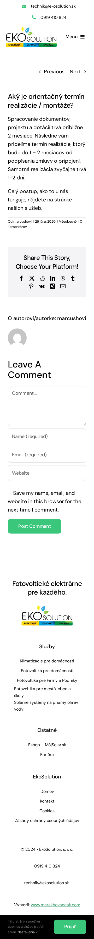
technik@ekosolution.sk (53, 6)
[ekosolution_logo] (31, 28)
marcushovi (22, 221)
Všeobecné (68, 221)
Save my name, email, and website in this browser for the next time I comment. (44, 501)
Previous (54, 71)
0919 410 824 (53, 17)
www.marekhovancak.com (55, 905)
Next (75, 71)
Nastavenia (26, 932)
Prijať (70, 927)
